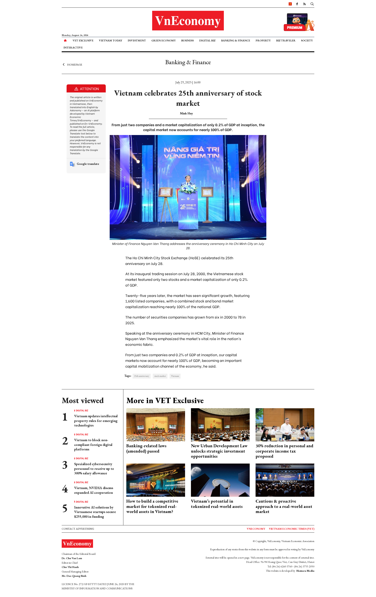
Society (307, 40)
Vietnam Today (110, 40)
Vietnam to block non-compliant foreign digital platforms (93, 444)
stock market (160, 376)
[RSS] (304, 4)
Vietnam (175, 376)
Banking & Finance (235, 40)
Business (187, 40)
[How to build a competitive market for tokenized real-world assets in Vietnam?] (155, 480)
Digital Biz (207, 40)
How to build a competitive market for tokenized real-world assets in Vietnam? (152, 506)
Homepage (74, 64)
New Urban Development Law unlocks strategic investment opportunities (219, 451)
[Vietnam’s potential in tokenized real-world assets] (220, 480)
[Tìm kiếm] (312, 4)
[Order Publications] (299, 22)
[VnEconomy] (290, 3)
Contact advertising (78, 528)
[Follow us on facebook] (297, 4)
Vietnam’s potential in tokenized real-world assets (217, 503)
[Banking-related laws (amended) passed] (155, 424)
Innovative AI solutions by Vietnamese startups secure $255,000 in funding (95, 512)
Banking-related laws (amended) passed (146, 448)
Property (263, 40)
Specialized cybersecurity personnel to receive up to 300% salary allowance (94, 468)
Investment (137, 40)
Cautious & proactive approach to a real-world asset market (284, 506)
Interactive (73, 47)
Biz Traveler (286, 40)
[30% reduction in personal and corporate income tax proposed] (285, 424)
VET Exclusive (83, 40)
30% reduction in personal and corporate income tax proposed (284, 451)
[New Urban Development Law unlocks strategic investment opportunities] (220, 424)
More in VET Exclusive (165, 400)
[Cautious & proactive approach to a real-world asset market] (285, 480)
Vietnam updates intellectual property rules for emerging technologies (96, 420)
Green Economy (163, 40)
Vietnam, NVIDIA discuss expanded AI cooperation (93, 490)
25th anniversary (141, 376)
